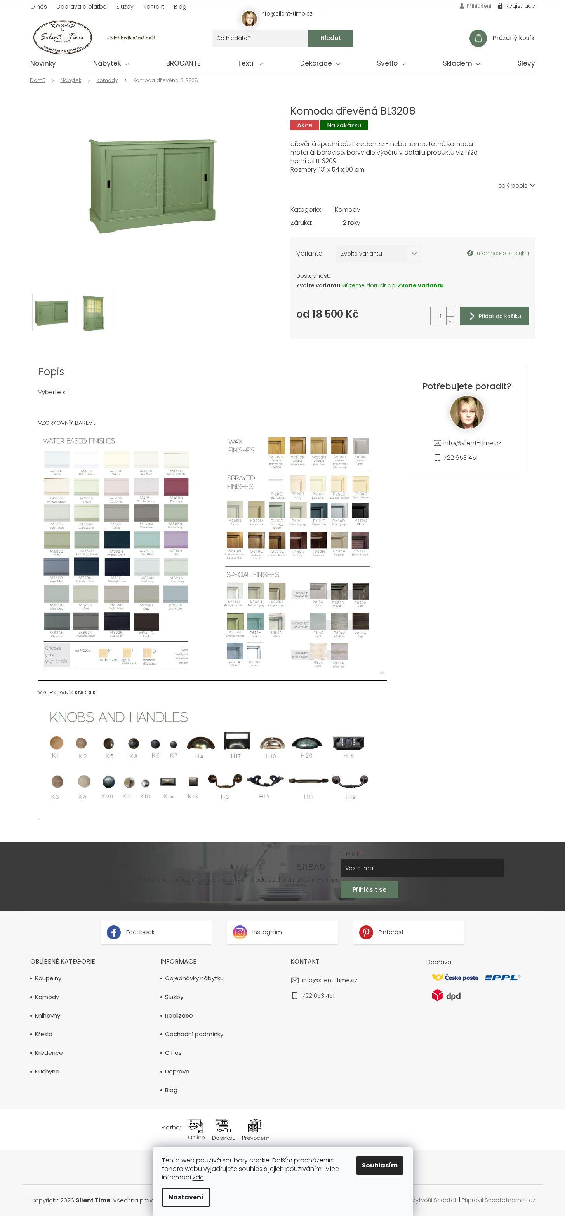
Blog (180, 6)
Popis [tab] (51, 372)
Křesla (43, 1034)
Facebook (140, 932)
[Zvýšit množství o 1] (450, 311)
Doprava (177, 1071)
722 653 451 (460, 457)
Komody (347, 209)
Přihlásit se (369, 889)
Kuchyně (47, 1071)
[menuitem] (43, 65)
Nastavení (186, 1197)
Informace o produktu (502, 253)
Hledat (330, 37)
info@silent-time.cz (472, 442)
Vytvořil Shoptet (434, 1200)
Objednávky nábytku (194, 978)
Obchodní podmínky (194, 1034)
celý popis (512, 186)
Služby (125, 6)
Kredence (49, 1052)
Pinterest (390, 932)
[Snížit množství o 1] (450, 320)
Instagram (266, 932)
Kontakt (153, 6)
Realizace (179, 1015)
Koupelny (48, 978)
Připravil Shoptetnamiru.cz (498, 1200)
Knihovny (47, 1015)
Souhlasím (380, 1165)
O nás (38, 6)
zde (198, 1177)
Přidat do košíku (500, 316)
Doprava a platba (82, 6)
